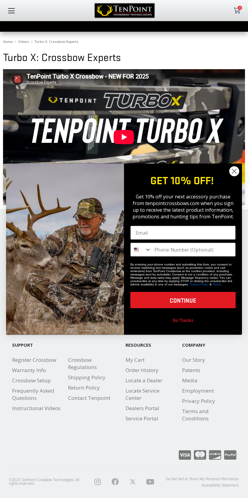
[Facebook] (115, 481)
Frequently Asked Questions (33, 394)
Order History (142, 370)
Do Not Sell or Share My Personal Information (202, 478)
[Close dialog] (234, 171)
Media (189, 380)
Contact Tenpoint (89, 397)
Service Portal (142, 418)
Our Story (193, 359)
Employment (198, 390)
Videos (23, 41)
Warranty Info (29, 370)
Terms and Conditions (195, 415)
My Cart (135, 359)
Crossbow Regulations (82, 363)
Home (8, 41)
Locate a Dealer (144, 380)
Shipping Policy (87, 377)
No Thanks (183, 319)
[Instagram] (97, 481)
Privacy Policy (198, 400)
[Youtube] (150, 481)
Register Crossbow (34, 359)
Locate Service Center (142, 394)
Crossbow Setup (31, 380)
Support (22, 345)
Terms (217, 284)
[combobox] (141, 249)
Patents (191, 370)
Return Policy (84, 387)
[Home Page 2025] (133, 481)
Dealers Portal (142, 408)
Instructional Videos (36, 408)
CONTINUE (183, 300)
